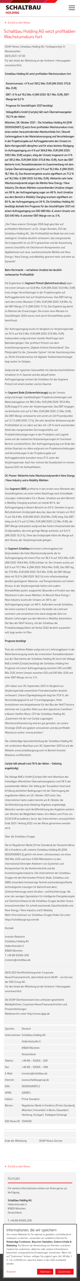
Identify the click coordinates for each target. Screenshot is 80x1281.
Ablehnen (45, 1271)
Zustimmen (64, 1271)
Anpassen (11, 1271)
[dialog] (40, 1251)
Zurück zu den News (19, 22)
